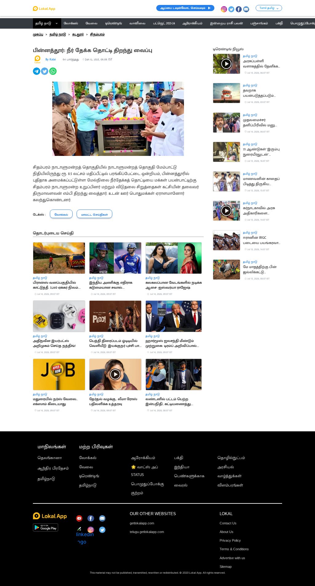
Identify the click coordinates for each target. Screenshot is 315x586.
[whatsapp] (53, 74)
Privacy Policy (230, 540)
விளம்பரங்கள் (230, 485)
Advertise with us (232, 558)
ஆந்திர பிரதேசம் (53, 468)
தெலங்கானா (50, 458)
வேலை (86, 467)
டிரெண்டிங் (89, 476)
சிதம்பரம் (97, 34)
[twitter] (45, 74)
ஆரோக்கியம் (143, 458)
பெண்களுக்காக (189, 476)
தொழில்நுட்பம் (231, 458)
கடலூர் (78, 34)
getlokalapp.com (142, 523)
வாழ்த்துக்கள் (229, 476)
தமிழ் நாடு (43, 23)
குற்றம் (137, 493)
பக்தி (178, 458)
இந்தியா (181, 467)
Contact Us (228, 523)
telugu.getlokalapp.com (147, 532)
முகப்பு (38, 34)
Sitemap (226, 566)
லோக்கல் (87, 458)
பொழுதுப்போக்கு (147, 484)
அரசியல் (225, 467)
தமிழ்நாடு (46, 479)
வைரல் (180, 485)
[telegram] (37, 74)
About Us (226, 532)
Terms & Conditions (234, 549)
